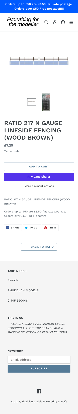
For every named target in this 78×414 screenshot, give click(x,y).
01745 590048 (18, 300)
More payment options (39, 185)
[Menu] (71, 22)
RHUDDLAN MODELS (23, 290)
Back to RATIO (42, 246)
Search (13, 280)
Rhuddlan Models (31, 401)
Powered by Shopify (55, 401)
